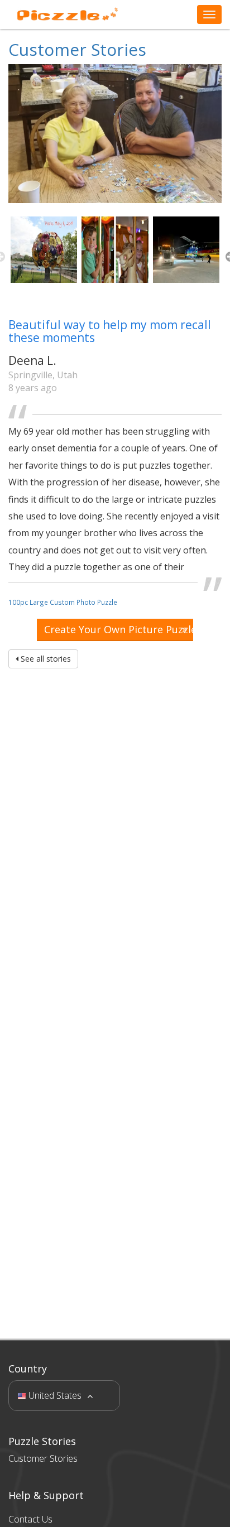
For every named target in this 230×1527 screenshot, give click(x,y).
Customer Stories (77, 49)
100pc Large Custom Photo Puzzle (62, 602)
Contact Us (30, 1519)
